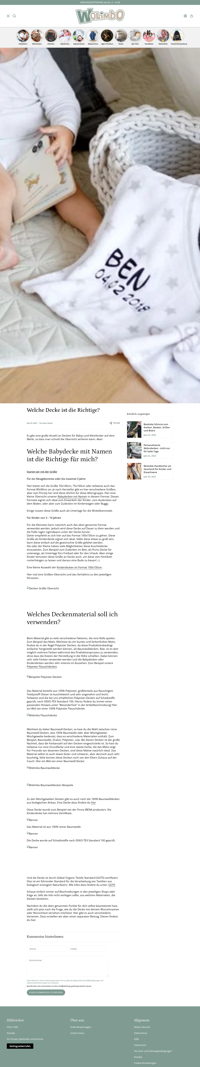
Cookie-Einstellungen (145, 1063)
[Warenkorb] (191, 16)
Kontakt (11, 1033)
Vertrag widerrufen (20, 1046)
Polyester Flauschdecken (42, 666)
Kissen (121, 44)
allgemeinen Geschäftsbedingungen (86, 980)
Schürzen (50, 44)
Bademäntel (163, 44)
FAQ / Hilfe (12, 1027)
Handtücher (23, 44)
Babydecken (65, 44)
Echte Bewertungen (80, 1027)
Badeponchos (93, 44)
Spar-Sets (135, 44)
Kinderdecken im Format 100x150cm (79, 567)
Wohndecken (37, 44)
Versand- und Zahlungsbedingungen (153, 1051)
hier (93, 802)
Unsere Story (77, 1033)
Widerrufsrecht (142, 1027)
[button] (14, 16)
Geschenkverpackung (177, 44)
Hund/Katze (149, 44)
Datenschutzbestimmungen (37, 983)
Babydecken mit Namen (72, 496)
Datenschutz (140, 1033)
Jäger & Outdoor (107, 44)
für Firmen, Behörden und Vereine (25, 1039)
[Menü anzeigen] (8, 16)
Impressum (140, 1045)
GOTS (111, 885)
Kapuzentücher (79, 44)
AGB (136, 1039)
